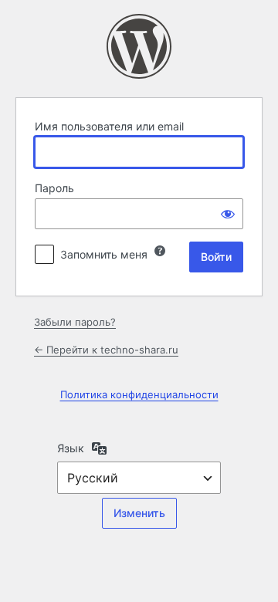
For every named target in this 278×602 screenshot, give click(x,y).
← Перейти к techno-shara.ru (106, 349)
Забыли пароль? (75, 322)
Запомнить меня (103, 254)
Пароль (54, 187)
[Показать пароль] (227, 213)
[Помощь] (160, 251)
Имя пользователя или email (109, 126)
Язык (70, 448)
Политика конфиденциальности (139, 394)
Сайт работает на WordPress (139, 46)
